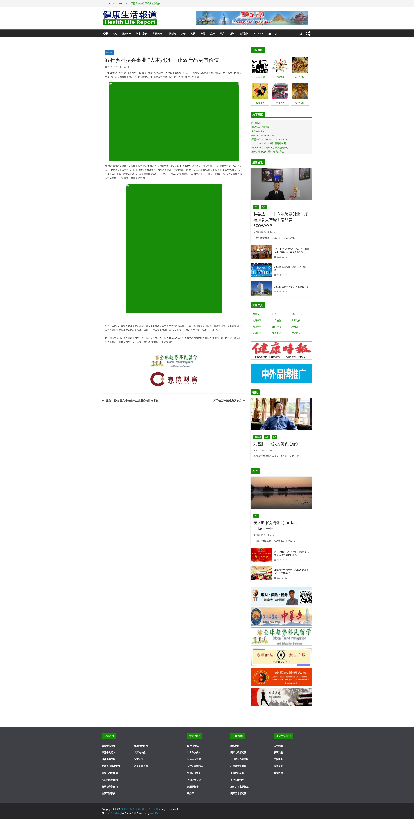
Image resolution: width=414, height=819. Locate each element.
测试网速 (257, 332)
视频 (232, 33)
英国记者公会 (194, 779)
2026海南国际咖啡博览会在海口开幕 (291, 268)
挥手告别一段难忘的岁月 (227, 400)
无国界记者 (193, 786)
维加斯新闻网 (141, 745)
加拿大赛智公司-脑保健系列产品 (267, 151)
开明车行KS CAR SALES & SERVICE (269, 139)
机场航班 (257, 320)
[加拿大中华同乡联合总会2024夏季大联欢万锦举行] (261, 574)
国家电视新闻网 (238, 752)
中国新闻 (171, 33)
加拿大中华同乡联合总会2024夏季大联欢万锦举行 (291, 571)
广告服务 (278, 759)
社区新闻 (243, 33)
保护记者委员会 (195, 766)
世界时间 (295, 320)
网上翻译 (257, 326)
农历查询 (276, 332)
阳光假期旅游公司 (260, 127)
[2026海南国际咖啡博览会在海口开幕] (261, 271)
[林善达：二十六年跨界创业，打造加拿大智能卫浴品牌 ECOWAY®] (281, 185)
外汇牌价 (276, 326)
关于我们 (278, 745)
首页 (114, 33)
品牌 (212, 33)
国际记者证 (193, 745)
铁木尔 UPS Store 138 (262, 135)
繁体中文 (273, 33)
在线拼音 (295, 332)
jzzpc (272, 535)
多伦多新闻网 (108, 759)
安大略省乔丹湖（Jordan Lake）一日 (275, 525)
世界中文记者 (108, 752)
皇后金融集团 (258, 131)
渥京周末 (138, 759)
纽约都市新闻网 (110, 786)
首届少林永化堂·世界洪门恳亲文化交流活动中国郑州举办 (291, 553)
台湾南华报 (140, 752)
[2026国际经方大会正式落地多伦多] (261, 289)
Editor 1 (125, 67)
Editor (273, 232)
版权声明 (278, 772)
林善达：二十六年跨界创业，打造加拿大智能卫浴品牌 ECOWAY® (280, 219)
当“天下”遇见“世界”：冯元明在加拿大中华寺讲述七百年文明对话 (291, 250)
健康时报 (126, 33)
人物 (183, 33)
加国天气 (257, 314)
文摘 (193, 33)
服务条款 (278, 766)
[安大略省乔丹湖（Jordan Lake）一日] (281, 494)
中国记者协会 (194, 772)
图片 (222, 33)
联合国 (190, 793)
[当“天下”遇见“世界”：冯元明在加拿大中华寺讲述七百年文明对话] (261, 253)
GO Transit (297, 314)
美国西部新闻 (108, 793)
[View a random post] (308, 33)
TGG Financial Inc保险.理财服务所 (268, 143)
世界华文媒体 (108, 745)
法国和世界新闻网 (239, 759)
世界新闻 (157, 33)
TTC (274, 314)
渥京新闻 (235, 745)
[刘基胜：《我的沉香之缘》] (281, 415)
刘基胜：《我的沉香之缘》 (276, 443)
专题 (203, 33)
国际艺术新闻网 (110, 772)
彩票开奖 (295, 326)
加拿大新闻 (141, 33)
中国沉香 (258, 437)
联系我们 (278, 752)
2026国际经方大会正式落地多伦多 (143, 3)
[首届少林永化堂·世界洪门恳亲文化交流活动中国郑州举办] (261, 556)
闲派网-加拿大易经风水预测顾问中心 (270, 147)
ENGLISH (258, 33)
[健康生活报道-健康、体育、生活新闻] (106, 33)
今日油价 (276, 320)
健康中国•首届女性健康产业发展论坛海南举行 (132, 400)
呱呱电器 (256, 122)
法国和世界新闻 (110, 779)
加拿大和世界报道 (111, 766)
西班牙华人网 (141, 766)
